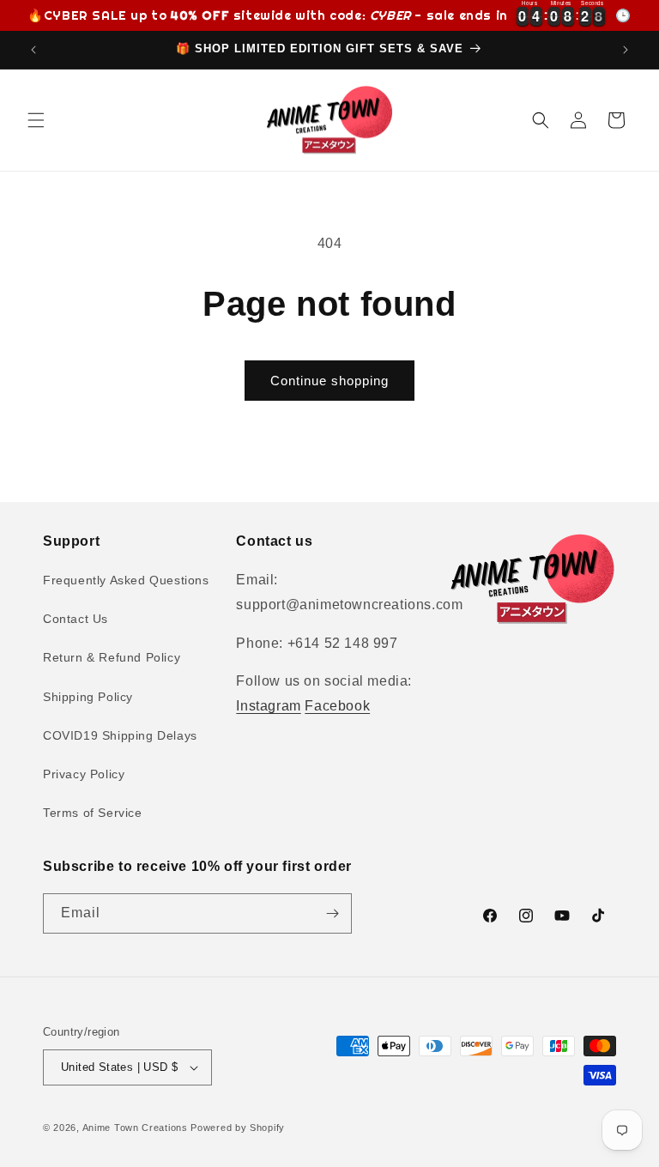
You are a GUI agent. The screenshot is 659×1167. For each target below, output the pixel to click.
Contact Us (75, 619)
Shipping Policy (88, 697)
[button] (36, 120)
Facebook (337, 705)
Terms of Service (92, 812)
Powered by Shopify (237, 1127)
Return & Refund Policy (111, 657)
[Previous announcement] (33, 50)
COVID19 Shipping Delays (120, 735)
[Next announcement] (625, 50)
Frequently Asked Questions (126, 580)
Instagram (268, 705)
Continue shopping (329, 380)
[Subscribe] (332, 913)
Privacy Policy (83, 774)
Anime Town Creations (135, 1127)
